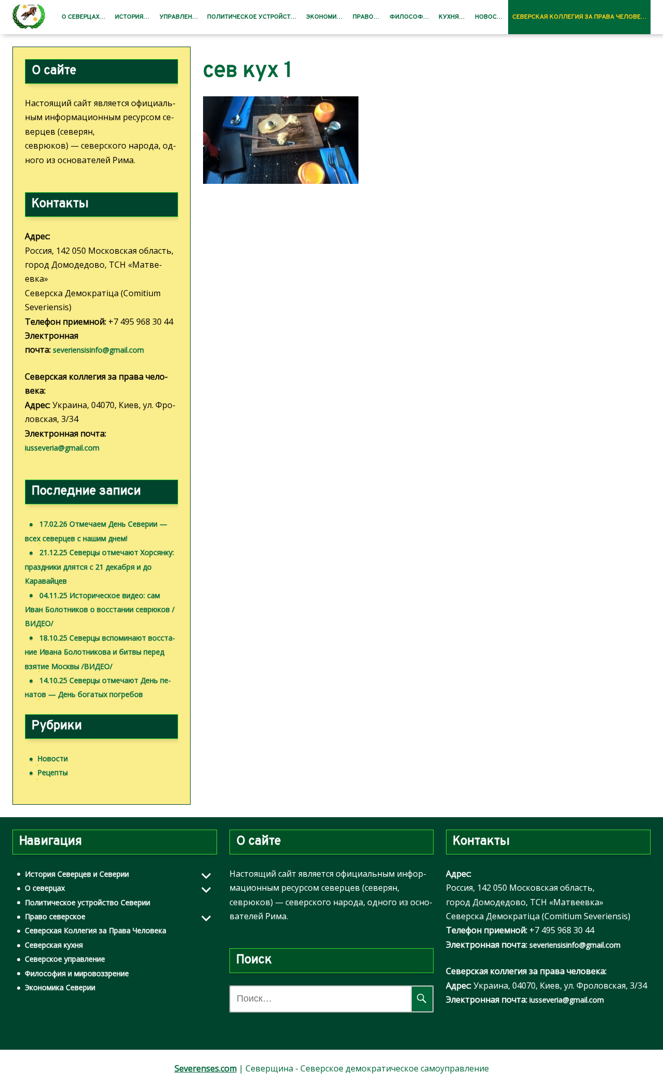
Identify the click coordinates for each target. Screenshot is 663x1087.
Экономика (325, 17)
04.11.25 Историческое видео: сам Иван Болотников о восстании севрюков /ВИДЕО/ (100, 609)
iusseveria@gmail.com (62, 448)
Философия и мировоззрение (77, 973)
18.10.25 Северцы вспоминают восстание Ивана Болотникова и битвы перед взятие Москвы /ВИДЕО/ (100, 652)
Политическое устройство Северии (87, 902)
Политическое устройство (253, 17)
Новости (490, 17)
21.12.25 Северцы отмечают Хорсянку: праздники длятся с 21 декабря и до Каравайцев (99, 566)
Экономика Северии (60, 987)
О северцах (80, 17)
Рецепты (52, 772)
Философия (410, 17)
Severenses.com (206, 1068)
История (129, 17)
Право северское (55, 916)
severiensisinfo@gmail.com (98, 350)
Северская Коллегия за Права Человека (580, 17)
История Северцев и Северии (77, 874)
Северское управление (65, 959)
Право (363, 17)
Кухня (449, 17)
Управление (180, 17)
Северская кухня (54, 945)
